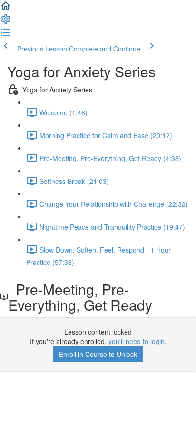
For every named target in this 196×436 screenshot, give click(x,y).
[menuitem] (5, 22)
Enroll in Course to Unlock (98, 354)
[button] (5, 8)
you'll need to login (136, 341)
